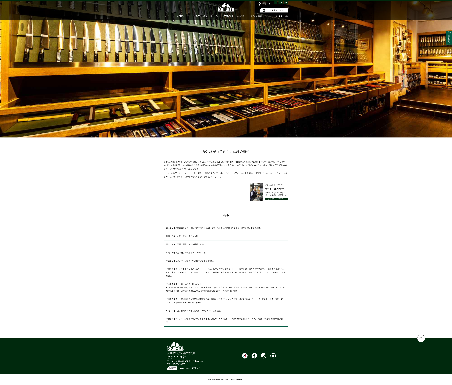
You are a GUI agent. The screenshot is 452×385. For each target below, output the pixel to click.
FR (286, 2)
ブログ (268, 16)
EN (280, 2)
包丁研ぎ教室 (228, 16)
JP (275, 2)
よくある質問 (256, 16)
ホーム (167, 16)
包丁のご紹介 (201, 16)
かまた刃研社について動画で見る (276, 199)
